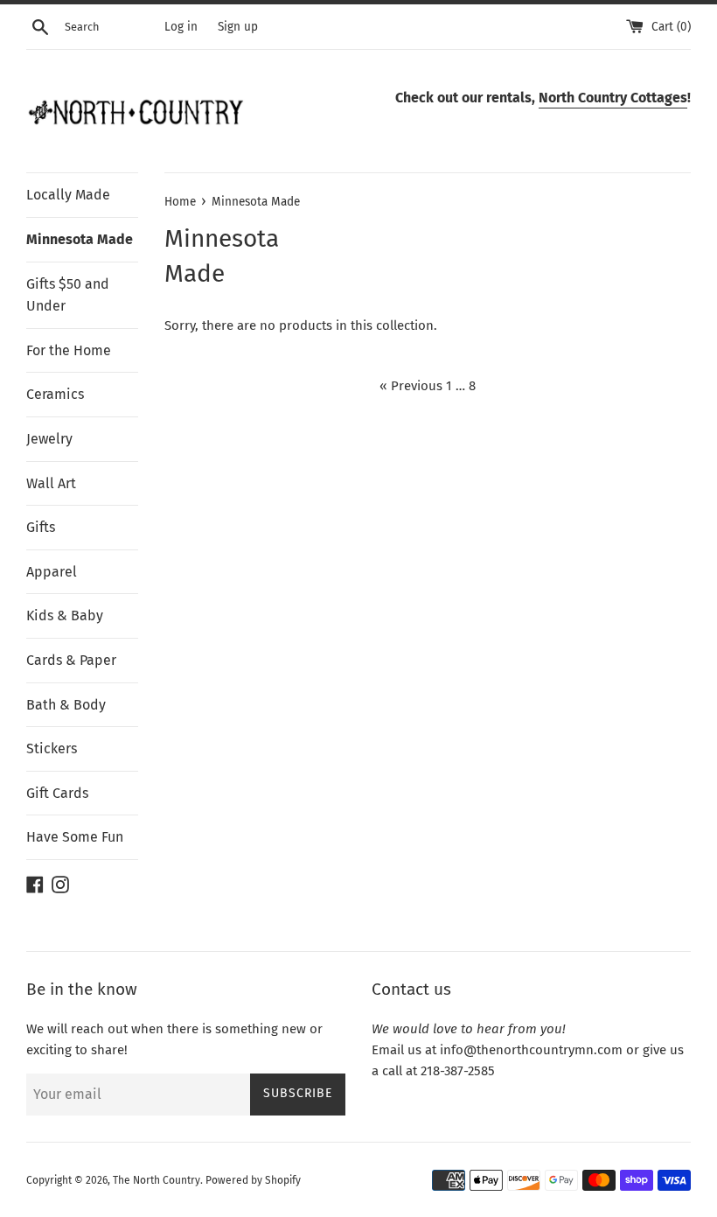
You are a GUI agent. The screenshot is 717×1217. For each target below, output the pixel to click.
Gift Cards (57, 793)
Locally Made (68, 194)
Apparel (51, 571)
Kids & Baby (64, 615)
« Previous (410, 386)
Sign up (238, 26)
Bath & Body (66, 704)
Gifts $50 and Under (67, 295)
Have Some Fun (74, 837)
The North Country (156, 1180)
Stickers (51, 748)
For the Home (68, 350)
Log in (181, 26)
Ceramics (55, 394)
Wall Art (51, 483)
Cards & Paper (71, 660)
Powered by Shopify (253, 1180)
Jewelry (49, 438)
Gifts (40, 527)
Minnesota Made (79, 239)
